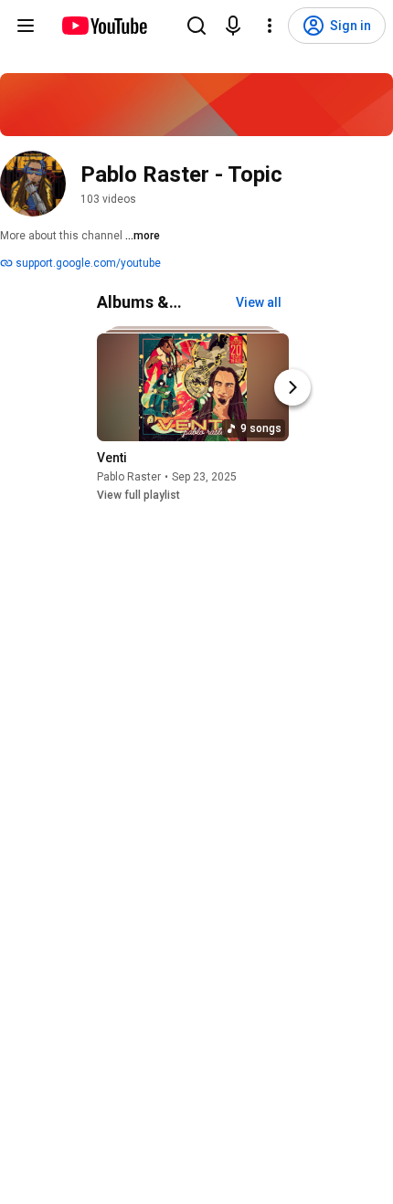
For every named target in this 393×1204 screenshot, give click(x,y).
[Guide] (26, 26)
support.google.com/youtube (87, 263)
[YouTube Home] (104, 25)
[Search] (196, 26)
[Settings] (270, 26)
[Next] (292, 387)
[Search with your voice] (233, 25)
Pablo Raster (129, 476)
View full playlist (138, 495)
